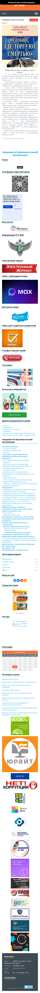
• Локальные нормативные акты (13, 468)
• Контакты (6, 452)
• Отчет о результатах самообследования (17, 480)
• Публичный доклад (9, 478)
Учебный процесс (8, 562)
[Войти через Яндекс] (21, 580)
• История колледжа (9, 449)
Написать (8, 206)
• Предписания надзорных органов (14, 482)
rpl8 (22, 138)
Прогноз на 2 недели (20, 626)
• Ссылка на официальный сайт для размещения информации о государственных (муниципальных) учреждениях (19, 540)
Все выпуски (20, 613)
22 (20, 667)
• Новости (5, 425)
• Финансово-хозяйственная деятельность (17, 466)
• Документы (6, 431)
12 (4, 664)
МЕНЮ (4, 13)
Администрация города (10, 679)
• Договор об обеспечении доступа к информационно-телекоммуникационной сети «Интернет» (18, 474)
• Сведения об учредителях (11, 450)
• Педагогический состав (10, 515)
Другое (4, 23)
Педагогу (5, 565)
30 (25, 670)
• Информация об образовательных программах (19, 489)
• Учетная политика (9, 470)
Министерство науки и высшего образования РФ (19, 682)
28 (15, 670)
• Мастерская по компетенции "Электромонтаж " (19, 433)
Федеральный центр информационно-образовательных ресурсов (15, 704)
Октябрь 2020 (20, 652)
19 (4, 667)
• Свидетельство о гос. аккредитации (15, 464)
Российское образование (11, 690)
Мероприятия (7, 559)
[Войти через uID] (14, 580)
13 (10, 664)
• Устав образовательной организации (15, 460)
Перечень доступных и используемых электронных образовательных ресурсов (20, 714)
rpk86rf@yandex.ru (19, 968)
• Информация (7, 427)
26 (4, 670)
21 (15, 667)
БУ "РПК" (20, 5)
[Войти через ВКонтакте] (18, 580)
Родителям (6, 567)
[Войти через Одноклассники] (25, 580)
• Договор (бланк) (9, 530)
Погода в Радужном (20, 621)
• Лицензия (6, 462)
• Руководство (7, 513)
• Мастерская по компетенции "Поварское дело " (19, 435)
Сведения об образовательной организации (20, 153)
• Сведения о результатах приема (14, 491)
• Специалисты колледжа (10, 429)
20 (10, 667)
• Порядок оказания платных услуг (14, 529)
